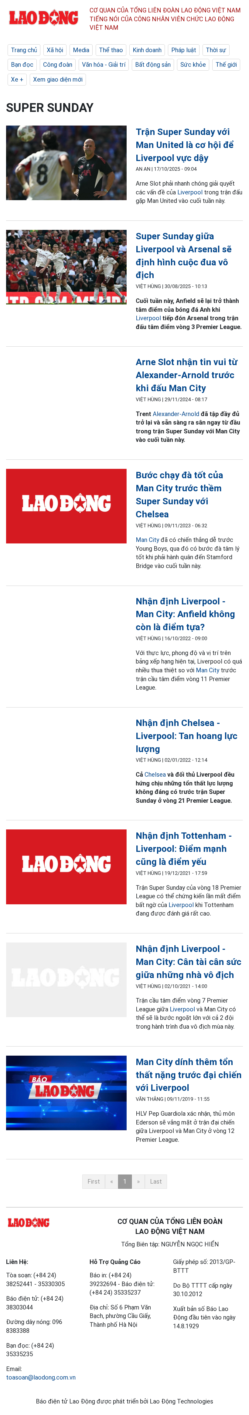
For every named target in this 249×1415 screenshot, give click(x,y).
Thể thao (111, 50)
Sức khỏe (193, 64)
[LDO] (66, 164)
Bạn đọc (22, 64)
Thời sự (216, 50)
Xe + (17, 79)
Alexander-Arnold (176, 414)
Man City (147, 539)
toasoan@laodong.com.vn (41, 1377)
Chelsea (155, 774)
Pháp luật (183, 50)
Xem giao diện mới (58, 79)
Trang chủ (24, 50)
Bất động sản (153, 64)
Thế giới (226, 64)
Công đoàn (57, 64)
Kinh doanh (147, 50)
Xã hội (55, 50)
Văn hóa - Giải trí (103, 64)
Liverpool (190, 192)
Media (81, 50)
